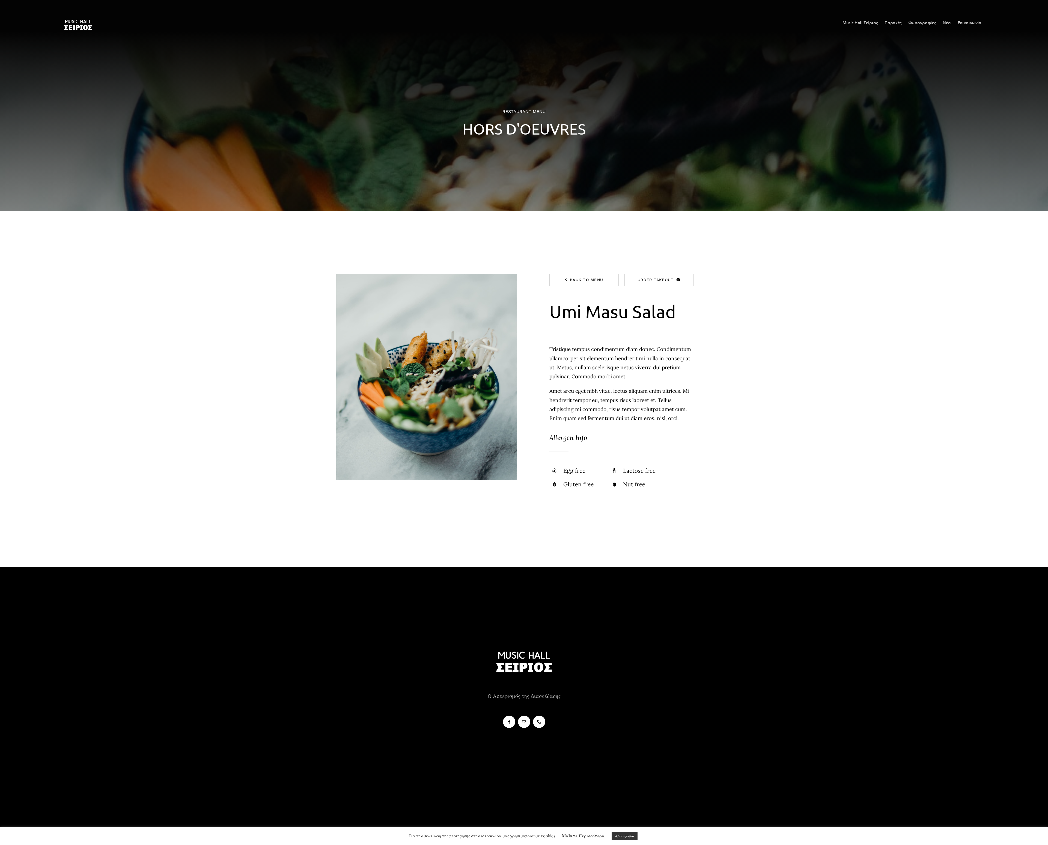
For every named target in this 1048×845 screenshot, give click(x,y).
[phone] (539, 722)
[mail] (524, 722)
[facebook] (509, 722)
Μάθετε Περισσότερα (583, 835)
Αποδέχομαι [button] (624, 836)
